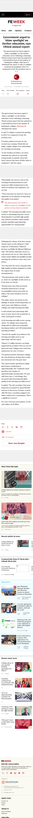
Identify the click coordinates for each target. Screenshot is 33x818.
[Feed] (3, 773)
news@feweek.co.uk (9, 792)
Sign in (28, 14)
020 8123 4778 (8, 790)
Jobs (10, 31)
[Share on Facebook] (7, 427)
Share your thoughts (16, 443)
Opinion (18, 31)
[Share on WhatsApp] (3, 427)
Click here (21, 126)
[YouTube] (19, 773)
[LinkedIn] (15, 773)
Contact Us (4, 801)
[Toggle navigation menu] (3, 14)
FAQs (3, 805)
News (3, 31)
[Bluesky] (11, 773)
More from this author (16, 83)
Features (28, 31)
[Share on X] (12, 427)
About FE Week (6, 811)
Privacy (3, 803)
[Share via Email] (21, 427)
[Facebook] (7, 773)
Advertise (4, 813)
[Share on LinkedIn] (16, 427)
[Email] (23, 773)
